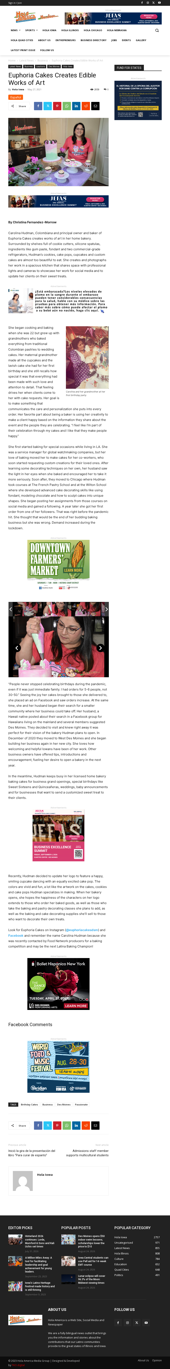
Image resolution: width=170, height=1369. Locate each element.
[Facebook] (142, 3)
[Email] (95, 106)
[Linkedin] (76, 106)
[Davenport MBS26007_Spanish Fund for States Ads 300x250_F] (138, 119)
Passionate (81, 1104)
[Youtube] (159, 3)
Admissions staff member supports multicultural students (87, 1153)
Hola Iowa (67, 66)
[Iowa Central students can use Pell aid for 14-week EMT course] (68, 1261)
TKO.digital (18, 1365)
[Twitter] (153, 3)
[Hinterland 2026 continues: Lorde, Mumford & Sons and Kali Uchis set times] (15, 1239)
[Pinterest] (57, 106)
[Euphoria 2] (57, 609)
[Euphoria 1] (27, 609)
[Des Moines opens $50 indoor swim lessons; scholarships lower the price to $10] (68, 1239)
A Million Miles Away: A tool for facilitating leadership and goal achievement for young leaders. (38, 1264)
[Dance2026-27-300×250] (58, 1013)
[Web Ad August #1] (58, 316)
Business (43, 60)
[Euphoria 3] (86, 609)
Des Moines (54, 66)
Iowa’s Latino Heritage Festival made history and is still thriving (40, 1286)
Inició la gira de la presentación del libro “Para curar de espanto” (31, 1153)
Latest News (26, 60)
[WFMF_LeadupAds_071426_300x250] (58, 1096)
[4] (113, 23)
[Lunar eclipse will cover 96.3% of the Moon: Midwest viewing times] (68, 1279)
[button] (157, 30)
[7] (58, 865)
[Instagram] (148, 3)
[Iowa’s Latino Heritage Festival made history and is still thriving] (15, 1286)
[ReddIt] (86, 106)
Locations (40, 66)
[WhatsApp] (67, 106)
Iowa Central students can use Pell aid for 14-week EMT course (93, 1261)
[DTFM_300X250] (58, 595)
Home (12, 60)
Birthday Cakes (29, 1104)
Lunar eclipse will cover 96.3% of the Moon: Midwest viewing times (91, 1280)
